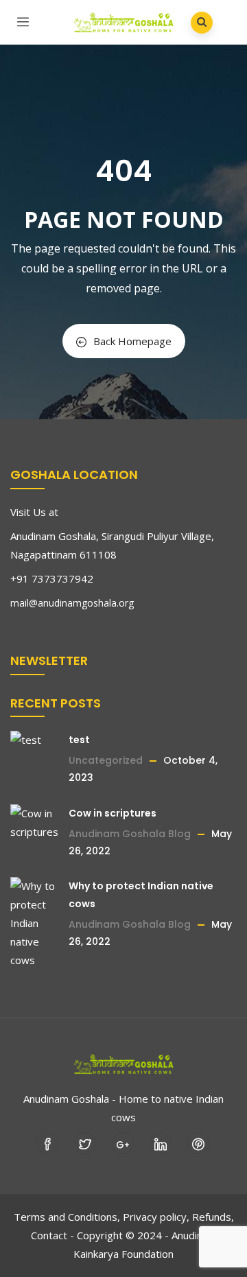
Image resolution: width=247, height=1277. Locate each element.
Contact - (52, 1235)
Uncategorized (106, 760)
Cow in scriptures (112, 813)
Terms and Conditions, (67, 1216)
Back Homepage (132, 341)
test (79, 740)
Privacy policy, (156, 1216)
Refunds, (213, 1216)
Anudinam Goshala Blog (130, 834)
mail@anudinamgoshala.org (72, 602)
